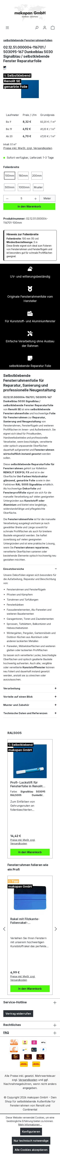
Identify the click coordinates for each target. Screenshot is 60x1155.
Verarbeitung (11, 688)
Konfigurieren (31, 1131)
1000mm (24, 187)
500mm (9, 187)
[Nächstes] (55, 928)
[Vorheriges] (4, 928)
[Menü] (7, 27)
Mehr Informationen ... (30, 1124)
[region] (30, 89)
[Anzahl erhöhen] (36, 198)
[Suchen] (37, 27)
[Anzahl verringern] (7, 198)
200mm (37, 175)
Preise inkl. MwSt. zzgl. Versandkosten (27, 148)
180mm (23, 175)
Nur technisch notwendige (31, 1140)
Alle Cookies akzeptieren (31, 1149)
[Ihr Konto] (45, 27)
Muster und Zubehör (16, 705)
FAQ (6, 1032)
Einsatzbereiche (13, 569)
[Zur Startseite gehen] (30, 12)
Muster (38, 187)
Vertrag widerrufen (18, 1013)
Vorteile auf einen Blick (18, 696)
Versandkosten (27, 1080)
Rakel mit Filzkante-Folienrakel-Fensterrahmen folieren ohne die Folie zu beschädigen (27, 921)
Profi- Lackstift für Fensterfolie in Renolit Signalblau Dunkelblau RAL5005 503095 (26, 784)
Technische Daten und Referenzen (25, 713)
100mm (9, 175)
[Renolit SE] (30, 68)
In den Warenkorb (29, 206)
